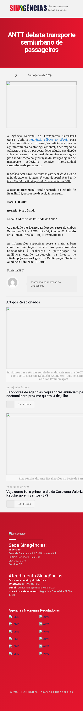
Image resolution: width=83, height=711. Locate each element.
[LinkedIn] (47, 697)
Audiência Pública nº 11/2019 (49, 139)
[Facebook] (31, 697)
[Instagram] (52, 697)
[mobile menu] (78, 6)
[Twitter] (36, 697)
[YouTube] (42, 697)
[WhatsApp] (26, 697)
